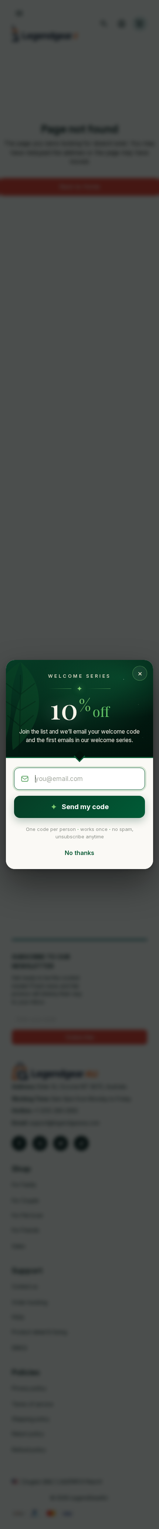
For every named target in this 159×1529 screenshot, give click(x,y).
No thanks (79, 852)
